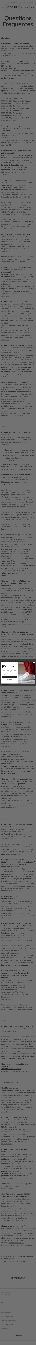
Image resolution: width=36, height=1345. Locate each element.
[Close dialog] (34, 662)
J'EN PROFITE (9, 677)
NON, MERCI (9, 679)
